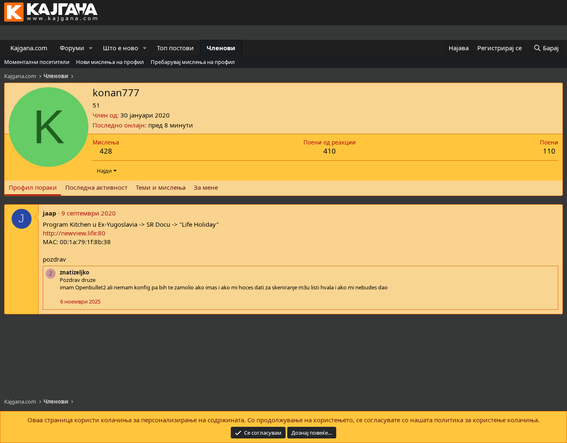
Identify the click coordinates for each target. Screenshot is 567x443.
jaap (49, 213)
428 (106, 151)
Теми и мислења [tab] (161, 187)
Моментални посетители (36, 62)
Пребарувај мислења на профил (193, 62)
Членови (221, 48)
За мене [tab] (206, 187)
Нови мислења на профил (110, 62)
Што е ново (120, 48)
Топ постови (175, 48)
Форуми (72, 48)
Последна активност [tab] (96, 187)
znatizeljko (74, 272)
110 (549, 151)
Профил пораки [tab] (33, 187)
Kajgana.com (28, 48)
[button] (91, 48)
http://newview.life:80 (74, 233)
